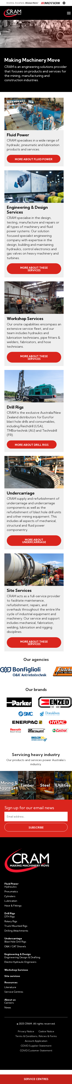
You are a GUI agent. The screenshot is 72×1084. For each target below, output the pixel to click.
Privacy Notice (26, 1031)
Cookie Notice (46, 1031)
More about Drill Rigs (32, 444)
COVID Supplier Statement (36, 1045)
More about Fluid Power (33, 159)
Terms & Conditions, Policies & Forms (36, 1036)
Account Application (36, 1040)
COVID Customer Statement (36, 1050)
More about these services (34, 269)
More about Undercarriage (34, 541)
